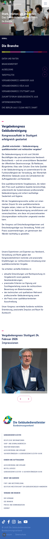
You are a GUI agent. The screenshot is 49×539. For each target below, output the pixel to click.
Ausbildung (7, 69)
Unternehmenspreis (11, 102)
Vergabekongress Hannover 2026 (18, 80)
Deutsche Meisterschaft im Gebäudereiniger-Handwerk (25, 487)
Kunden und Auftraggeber (14, 460)
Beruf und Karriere (11, 478)
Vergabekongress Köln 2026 (15, 86)
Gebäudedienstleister (12, 435)
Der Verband (8, 498)
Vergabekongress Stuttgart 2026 (18, 91)
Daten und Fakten (10, 58)
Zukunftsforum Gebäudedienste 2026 (20, 97)
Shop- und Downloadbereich (15, 444)
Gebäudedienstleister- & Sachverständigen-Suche (23, 472)
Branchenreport (10, 64)
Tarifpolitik (8, 75)
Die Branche (8, 501)
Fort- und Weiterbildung (14, 483)
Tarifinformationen (11, 447)
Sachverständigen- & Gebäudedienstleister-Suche (23, 453)
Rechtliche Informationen (14, 440)
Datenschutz (20, 534)
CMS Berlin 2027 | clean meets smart (19, 107)
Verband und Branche (12, 493)
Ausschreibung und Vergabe (14, 450)
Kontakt (7, 508)
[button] (20, 399)
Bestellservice (9, 468)
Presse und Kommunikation (14, 505)
